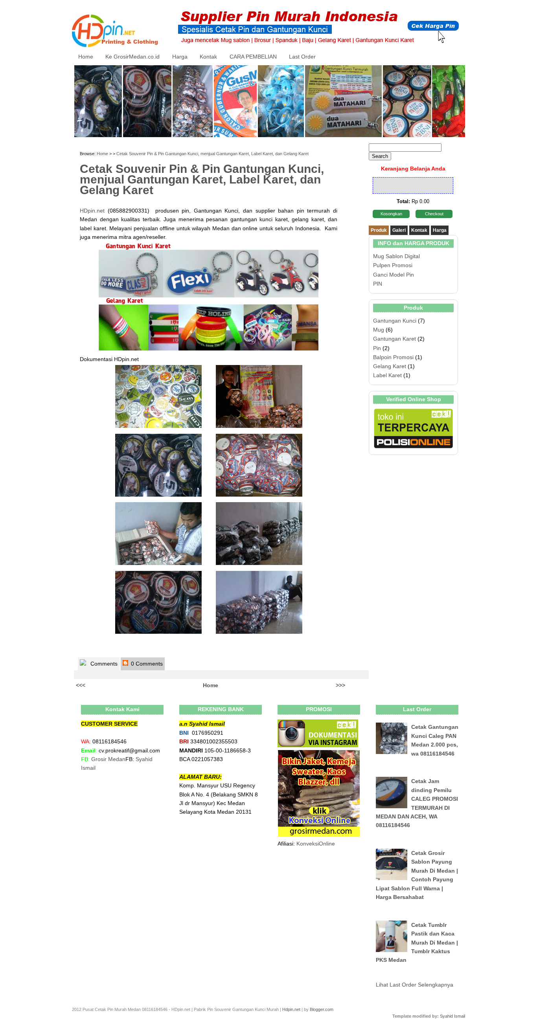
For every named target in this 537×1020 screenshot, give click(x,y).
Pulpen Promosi (392, 265)
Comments (103, 663)
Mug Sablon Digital (396, 256)
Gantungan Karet (394, 339)
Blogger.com (321, 1009)
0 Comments (146, 663)
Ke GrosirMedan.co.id (132, 56)
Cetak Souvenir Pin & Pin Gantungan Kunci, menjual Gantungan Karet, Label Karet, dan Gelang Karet (212, 153)
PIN (377, 284)
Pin (377, 348)
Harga (180, 56)
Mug (378, 330)
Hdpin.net (291, 1009)
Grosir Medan (108, 759)
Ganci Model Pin (393, 275)
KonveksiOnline (315, 843)
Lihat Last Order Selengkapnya (414, 984)
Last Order (302, 56)
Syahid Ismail (452, 1016)
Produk (379, 230)
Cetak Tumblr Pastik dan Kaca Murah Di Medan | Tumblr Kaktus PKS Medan (417, 942)
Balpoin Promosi (393, 357)
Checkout (434, 213)
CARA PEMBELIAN (253, 56)
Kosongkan (391, 213)
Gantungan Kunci (394, 320)
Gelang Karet (389, 366)
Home (85, 56)
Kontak (208, 56)
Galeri (399, 230)
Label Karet (387, 375)
